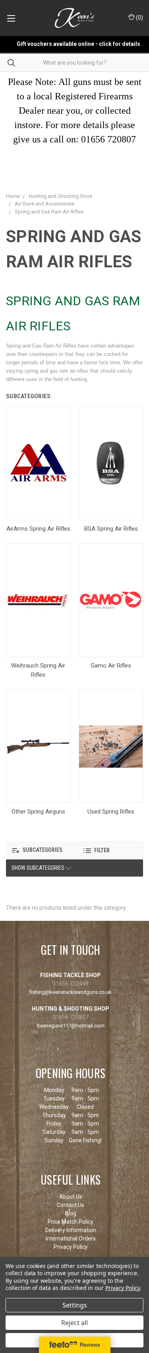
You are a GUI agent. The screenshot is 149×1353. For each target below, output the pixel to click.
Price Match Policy (70, 1222)
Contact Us (70, 1205)
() (139, 17)
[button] (39, 850)
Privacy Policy (71, 1247)
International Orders (71, 1238)
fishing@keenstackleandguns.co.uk (70, 992)
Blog (70, 1213)
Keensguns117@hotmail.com (70, 1026)
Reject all (74, 1322)
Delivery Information (70, 1230)
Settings (74, 1305)
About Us (70, 1196)
